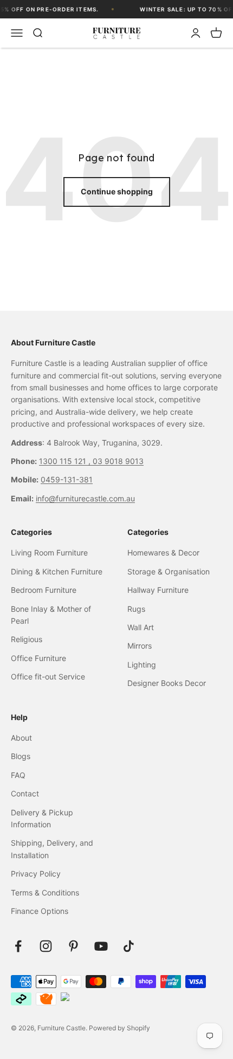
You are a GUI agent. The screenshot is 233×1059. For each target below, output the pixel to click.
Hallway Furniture (158, 589)
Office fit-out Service (48, 676)
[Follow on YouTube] (101, 946)
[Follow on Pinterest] (73, 946)
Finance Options (39, 911)
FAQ (18, 775)
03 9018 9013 (118, 461)
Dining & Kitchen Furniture (56, 571)
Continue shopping (117, 191)
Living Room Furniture (49, 552)
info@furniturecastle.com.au (85, 498)
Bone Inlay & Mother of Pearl (51, 614)
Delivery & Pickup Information (42, 818)
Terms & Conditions (45, 892)
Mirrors (139, 645)
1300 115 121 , (66, 461)
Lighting (141, 664)
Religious (26, 639)
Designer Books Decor (166, 683)
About (21, 737)
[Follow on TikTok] (128, 946)
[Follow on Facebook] (18, 946)
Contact (25, 793)
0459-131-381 (67, 479)
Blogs (20, 756)
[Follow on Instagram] (45, 946)
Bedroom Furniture (43, 589)
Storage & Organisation (168, 571)
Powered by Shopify (119, 1028)
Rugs (136, 608)
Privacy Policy (36, 873)
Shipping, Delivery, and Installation (52, 848)
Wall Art (140, 627)
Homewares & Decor (163, 552)
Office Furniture (38, 658)
